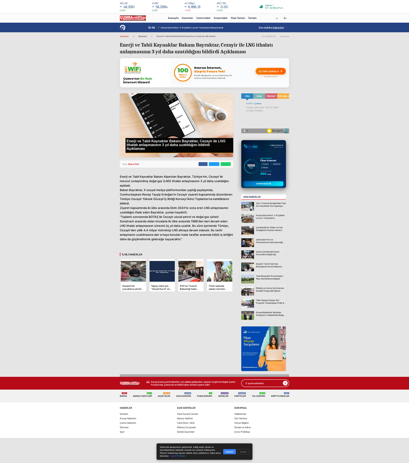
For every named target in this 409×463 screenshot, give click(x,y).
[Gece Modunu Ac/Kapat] (270, 19)
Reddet (243, 452)
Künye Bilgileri (241, 422)
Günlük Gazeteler (185, 431)
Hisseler (223, 394)
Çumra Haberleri (128, 422)
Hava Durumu (183, 394)
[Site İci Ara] (265, 19)
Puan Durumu (204, 394)
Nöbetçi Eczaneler (186, 427)
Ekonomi (143, 36)
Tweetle (214, 164)
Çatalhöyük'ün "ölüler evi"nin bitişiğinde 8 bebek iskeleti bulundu (192, 27)
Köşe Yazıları (238, 17)
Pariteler (240, 394)
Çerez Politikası (242, 431)
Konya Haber (221, 17)
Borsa (123, 394)
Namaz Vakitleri (142, 394)
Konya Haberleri (128, 418)
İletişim (252, 17)
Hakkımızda (240, 413)
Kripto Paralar (280, 394)
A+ (285, 17)
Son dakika (271, 27)
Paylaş (203, 164)
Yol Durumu (258, 394)
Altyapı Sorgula (269, 71)
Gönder (225, 164)
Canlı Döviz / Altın (186, 422)
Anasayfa (173, 17)
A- (277, 18)
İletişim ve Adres (242, 427)
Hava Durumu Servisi (187, 413)
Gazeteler (187, 17)
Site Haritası (240, 418)
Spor (122, 431)
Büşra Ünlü (133, 164)
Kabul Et (229, 452)
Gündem (124, 413)
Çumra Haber (203, 17)
